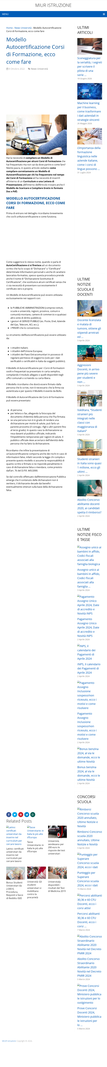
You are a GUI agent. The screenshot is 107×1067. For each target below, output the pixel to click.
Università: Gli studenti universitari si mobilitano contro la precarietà (34, 889)
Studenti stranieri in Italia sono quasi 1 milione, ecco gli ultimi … (89, 465)
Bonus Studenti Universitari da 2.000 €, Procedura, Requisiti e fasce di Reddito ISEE (14, 890)
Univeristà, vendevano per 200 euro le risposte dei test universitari (56, 847)
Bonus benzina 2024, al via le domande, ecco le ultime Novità (88, 773)
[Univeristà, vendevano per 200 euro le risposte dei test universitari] (57, 832)
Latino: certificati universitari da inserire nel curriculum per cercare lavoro (15, 855)
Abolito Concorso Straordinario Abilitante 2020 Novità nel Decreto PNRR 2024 (89, 967)
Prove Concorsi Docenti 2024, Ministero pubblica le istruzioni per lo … (89, 1016)
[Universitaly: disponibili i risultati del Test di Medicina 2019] (57, 873)
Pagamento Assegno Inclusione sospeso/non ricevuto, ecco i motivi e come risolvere (87, 726)
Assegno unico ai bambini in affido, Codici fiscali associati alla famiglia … (88, 578)
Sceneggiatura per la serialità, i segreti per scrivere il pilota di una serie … (89, 66)
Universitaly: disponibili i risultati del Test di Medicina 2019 (57, 886)
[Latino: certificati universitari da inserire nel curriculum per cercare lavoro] (15, 836)
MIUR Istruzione (53, 5)
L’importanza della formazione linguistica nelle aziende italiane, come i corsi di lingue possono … (88, 158)
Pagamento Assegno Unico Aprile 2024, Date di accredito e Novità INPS (88, 627)
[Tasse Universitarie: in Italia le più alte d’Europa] (36, 832)
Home (9, 27)
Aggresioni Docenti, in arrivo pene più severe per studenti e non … (88, 373)
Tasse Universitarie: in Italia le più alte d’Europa (35, 846)
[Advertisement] (36, 92)
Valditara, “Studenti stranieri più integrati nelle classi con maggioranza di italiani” (89, 420)
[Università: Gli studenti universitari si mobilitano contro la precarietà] (36, 873)
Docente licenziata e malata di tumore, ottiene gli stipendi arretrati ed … (89, 328)
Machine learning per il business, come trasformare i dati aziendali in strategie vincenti (89, 111)
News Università (22, 27)
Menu (5, 14)
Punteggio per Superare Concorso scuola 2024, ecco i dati (88, 879)
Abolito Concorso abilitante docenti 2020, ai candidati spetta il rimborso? (89, 506)
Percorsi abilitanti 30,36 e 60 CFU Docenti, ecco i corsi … (88, 920)
